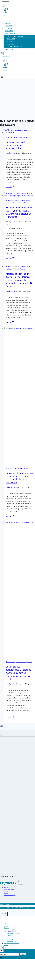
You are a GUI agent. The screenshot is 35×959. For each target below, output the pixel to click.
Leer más (10, 187)
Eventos (9, 41)
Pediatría (16, 269)
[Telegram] (16, 884)
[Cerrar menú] (0, 917)
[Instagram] (6, 884)
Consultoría (11, 39)
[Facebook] (1, 884)
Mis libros (9, 31)
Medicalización (16, 203)
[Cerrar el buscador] (2, 950)
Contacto (9, 49)
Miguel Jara (12, 153)
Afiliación (6, 897)
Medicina (25, 203)
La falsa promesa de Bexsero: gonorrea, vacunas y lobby (16, 145)
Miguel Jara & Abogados (14, 137)
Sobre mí (8, 28)
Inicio (7, 23)
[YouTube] (8, 884)
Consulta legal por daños (15, 36)
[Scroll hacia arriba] (2, 914)
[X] (4, 884)
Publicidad (10, 44)
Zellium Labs (24, 907)
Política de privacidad (9, 889)
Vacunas (25, 137)
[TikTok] (13, 884)
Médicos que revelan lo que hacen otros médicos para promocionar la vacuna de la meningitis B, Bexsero (19, 280)
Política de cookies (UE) (10, 895)
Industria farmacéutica (13, 200)
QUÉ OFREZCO (8, 931)
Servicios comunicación (14, 46)
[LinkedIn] (11, 884)
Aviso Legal (7, 887)
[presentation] (19, 131)
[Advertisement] (17, 98)
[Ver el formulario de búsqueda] (2, 53)
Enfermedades (10, 662)
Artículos (9, 26)
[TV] (20, 884)
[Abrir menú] (2, 77)
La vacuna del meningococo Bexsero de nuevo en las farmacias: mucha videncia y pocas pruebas (18, 672)
